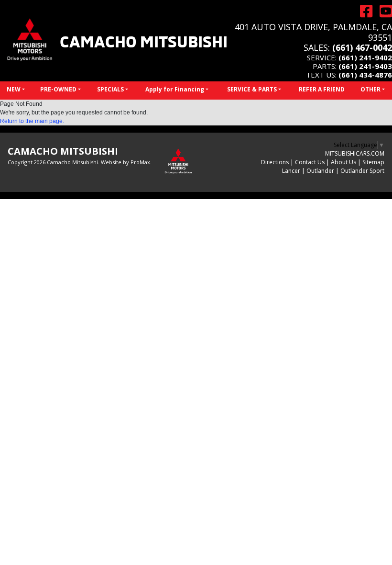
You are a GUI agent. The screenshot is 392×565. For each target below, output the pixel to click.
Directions (275, 162)
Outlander (320, 171)
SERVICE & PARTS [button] (252, 89)
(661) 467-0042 (362, 47)
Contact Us (310, 162)
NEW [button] (14, 89)
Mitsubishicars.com (354, 153)
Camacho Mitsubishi (144, 40)
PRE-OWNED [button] (58, 89)
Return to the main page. (32, 121)
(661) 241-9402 (365, 57)
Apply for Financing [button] (174, 89)
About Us (343, 162)
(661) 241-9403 (365, 66)
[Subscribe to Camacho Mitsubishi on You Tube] (382, 11)
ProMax (140, 162)
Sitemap (373, 162)
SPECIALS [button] (110, 89)
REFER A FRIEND (322, 89)
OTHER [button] (370, 89)
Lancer (291, 171)
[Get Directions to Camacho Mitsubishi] (362, 11)
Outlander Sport (362, 171)
